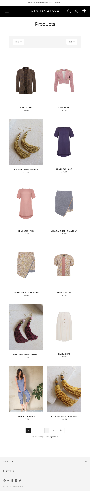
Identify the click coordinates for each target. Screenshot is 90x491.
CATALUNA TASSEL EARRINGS (64, 417)
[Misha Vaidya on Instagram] (16, 481)
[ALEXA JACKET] (64, 80)
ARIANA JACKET (64, 292)
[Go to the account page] (76, 11)
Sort (70, 42)
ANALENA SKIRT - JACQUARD (26, 292)
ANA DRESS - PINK (26, 231)
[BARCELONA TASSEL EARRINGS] (26, 327)
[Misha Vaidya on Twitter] (8, 481)
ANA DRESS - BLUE (64, 169)
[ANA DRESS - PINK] (26, 204)
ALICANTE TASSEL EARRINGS (26, 170)
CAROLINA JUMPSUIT (26, 417)
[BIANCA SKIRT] (64, 326)
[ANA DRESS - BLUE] (64, 142)
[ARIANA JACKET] (64, 265)
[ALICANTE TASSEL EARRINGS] (26, 142)
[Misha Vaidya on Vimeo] (19, 481)
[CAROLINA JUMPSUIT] (26, 389)
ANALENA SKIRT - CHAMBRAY (64, 231)
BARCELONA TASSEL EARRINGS (26, 354)
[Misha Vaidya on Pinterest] (12, 481)
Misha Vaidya (19, 486)
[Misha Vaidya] (45, 11)
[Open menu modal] (7, 11)
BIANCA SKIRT (64, 354)
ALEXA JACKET (64, 108)
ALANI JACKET (26, 108)
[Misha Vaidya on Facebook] (4, 481)
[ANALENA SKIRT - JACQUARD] (26, 265)
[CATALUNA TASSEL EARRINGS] (64, 389)
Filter (17, 42)
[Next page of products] (60, 430)
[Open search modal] (69, 11)
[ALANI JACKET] (26, 80)
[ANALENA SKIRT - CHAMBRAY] (64, 204)
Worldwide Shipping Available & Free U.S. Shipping (44, 3)
